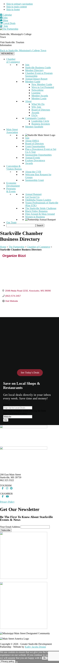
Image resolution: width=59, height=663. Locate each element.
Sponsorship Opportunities (38, 154)
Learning (35, 93)
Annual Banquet (33, 194)
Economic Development (13, 184)
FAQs (34, 115)
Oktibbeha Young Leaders (38, 200)
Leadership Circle (40, 121)
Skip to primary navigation (19, 4)
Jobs (5, 17)
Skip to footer (13, 9)
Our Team (11, 222)
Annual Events (32, 157)
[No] (16, 662)
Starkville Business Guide (38, 67)
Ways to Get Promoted (42, 87)
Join (5, 26)
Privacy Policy (7, 501)
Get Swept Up (32, 197)
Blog (5, 20)
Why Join (36, 107)
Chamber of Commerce (13, 60)
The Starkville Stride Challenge (40, 208)
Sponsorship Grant (34, 180)
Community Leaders (35, 118)
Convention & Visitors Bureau (14, 167)
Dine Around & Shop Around (40, 214)
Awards (35, 112)
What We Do (38, 104)
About (28, 101)
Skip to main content (16, 6)
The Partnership (16, 246)
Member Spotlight (34, 126)
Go (5, 420)
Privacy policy (7, 661)
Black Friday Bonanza (36, 211)
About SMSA (32, 140)
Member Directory (34, 70)
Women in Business (35, 216)
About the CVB (33, 171)
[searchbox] (20, 225)
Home (3, 246)
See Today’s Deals (30, 372)
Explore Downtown (35, 160)
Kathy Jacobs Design (35, 646)
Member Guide (32, 81)
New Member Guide (41, 84)
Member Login (38, 98)
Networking (37, 90)
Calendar (7, 14)
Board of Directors (40, 109)
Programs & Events (11, 190)
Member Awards (39, 95)
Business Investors (40, 123)
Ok (44, 658)
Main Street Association (12, 131)
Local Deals (9, 23)
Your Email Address (10, 526)
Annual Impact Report (36, 78)
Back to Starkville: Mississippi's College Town (23, 50)
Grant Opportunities (35, 146)
